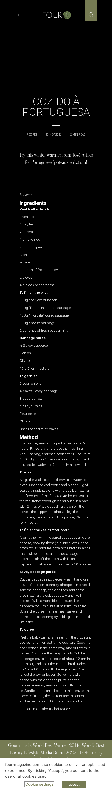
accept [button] (74, 784)
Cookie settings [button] (39, 784)
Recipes (32, 134)
